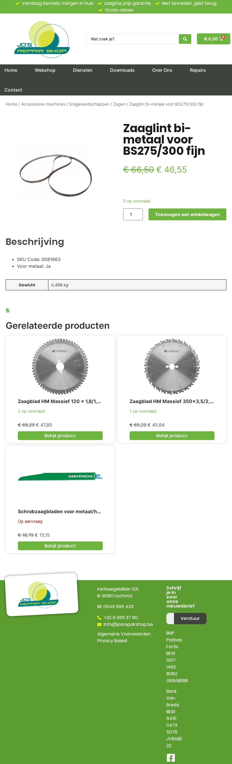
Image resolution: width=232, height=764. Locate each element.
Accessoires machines (43, 104)
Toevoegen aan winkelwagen (187, 214)
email (172, 610)
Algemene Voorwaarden (124, 634)
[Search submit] (185, 39)
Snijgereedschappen (89, 104)
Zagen (119, 104)
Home (12, 104)
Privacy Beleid (112, 640)
